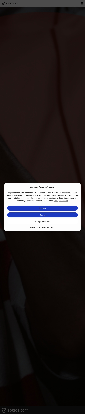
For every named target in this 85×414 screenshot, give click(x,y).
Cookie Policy (35, 227)
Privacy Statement (47, 227)
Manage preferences (42, 221)
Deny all (42, 215)
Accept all (42, 208)
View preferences (61, 201)
